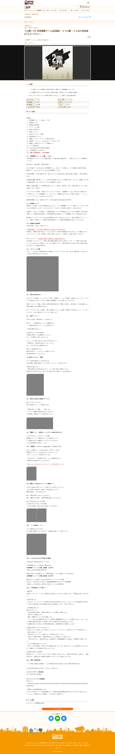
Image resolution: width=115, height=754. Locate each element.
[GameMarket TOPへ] (57, 736)
